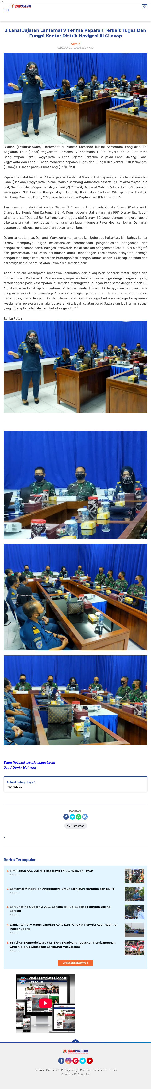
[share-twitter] (72, 817)
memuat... (14, 786)
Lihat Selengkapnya (75, 962)
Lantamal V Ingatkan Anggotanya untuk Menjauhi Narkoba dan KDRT (62, 889)
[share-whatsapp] (78, 817)
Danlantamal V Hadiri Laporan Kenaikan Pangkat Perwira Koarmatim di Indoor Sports (63, 927)
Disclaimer (52, 1070)
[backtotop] (75, 1043)
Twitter (84, 1066)
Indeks (113, 1070)
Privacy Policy (69, 1070)
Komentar (77, 825)
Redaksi (39, 1070)
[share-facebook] (66, 817)
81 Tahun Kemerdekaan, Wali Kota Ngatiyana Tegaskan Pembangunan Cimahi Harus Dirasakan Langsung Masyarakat (63, 945)
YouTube (92, 1066)
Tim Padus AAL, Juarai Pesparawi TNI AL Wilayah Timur (51, 871)
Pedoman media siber (93, 1070)
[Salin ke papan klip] (85, 817)
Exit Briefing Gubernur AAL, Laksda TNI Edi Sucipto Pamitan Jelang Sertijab (60, 909)
